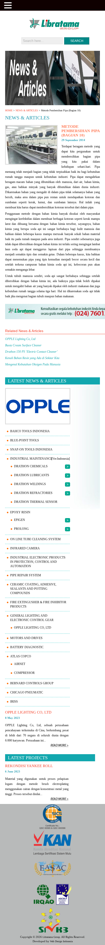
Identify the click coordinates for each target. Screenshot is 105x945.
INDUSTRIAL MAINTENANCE (31, 458)
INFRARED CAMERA (25, 548)
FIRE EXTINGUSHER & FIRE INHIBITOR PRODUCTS (38, 604)
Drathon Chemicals (31, 466)
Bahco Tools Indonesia (30, 431)
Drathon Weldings (30, 484)
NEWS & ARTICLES (27, 110)
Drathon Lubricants (31, 475)
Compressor (24, 673)
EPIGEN (19, 520)
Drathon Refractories (33, 493)
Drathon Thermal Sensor (35, 502)
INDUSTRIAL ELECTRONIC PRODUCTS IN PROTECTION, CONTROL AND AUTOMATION (37, 562)
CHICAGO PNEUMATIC (26, 692)
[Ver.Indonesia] (60, 458)
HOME (8, 110)
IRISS (14, 701)
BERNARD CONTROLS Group (32, 683)
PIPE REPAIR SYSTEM (25, 575)
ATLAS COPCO (20, 656)
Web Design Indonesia (61, 941)
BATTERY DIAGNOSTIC (27, 647)
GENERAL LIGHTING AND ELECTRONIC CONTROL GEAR (32, 618)
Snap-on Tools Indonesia (31, 449)
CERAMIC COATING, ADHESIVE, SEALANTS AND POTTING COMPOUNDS (33, 589)
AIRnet (19, 664)
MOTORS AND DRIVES (26, 638)
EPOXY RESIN (20, 512)
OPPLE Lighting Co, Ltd (32, 627)
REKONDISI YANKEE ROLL (29, 766)
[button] (8, 5)
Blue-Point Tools (24, 440)
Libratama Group (51, 937)
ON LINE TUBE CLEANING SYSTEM (35, 539)
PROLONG (21, 529)
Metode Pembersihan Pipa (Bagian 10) (80, 131)
